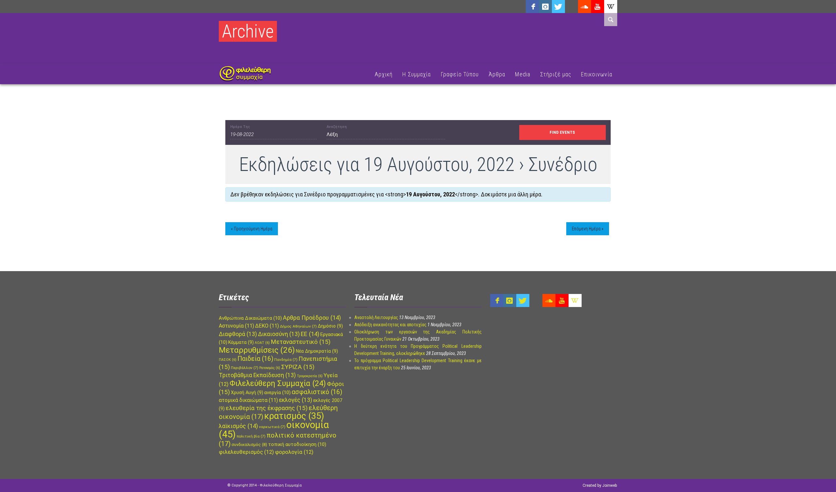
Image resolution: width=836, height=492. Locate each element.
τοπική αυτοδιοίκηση (297, 444)
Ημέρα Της (240, 127)
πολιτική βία (251, 436)
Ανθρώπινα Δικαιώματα (250, 318)
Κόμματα (241, 342)
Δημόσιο (330, 326)
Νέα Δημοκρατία (317, 351)
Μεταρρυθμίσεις (257, 350)
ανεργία (277, 392)
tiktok (571, 6)
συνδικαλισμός (249, 444)
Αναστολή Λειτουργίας (376, 317)
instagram (545, 6)
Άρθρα (497, 74)
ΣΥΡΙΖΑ (297, 367)
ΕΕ (310, 334)
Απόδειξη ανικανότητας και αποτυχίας (390, 324)
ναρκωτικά (272, 426)
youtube (597, 6)
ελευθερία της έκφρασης (267, 408)
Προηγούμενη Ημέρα (251, 228)
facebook (532, 6)
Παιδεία (255, 358)
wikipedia (610, 6)
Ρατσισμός (269, 368)
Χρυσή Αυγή (247, 392)
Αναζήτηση (337, 127)
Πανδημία (285, 359)
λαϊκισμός (238, 426)
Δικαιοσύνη (279, 334)
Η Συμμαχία (416, 74)
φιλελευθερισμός (246, 452)
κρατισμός (294, 416)
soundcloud (584, 6)
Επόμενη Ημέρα (587, 228)
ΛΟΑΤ (262, 343)
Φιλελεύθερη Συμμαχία (278, 383)
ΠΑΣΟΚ (227, 360)
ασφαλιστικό (317, 392)
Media (522, 74)
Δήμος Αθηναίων (298, 326)
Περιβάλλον (244, 367)
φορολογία (294, 452)
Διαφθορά (238, 334)
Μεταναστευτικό (300, 342)
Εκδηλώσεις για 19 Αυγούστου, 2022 (377, 164)
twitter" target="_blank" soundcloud (558, 6)
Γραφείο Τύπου (460, 74)
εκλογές (295, 400)
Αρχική (384, 74)
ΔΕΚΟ (267, 326)
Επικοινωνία (596, 74)
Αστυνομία (236, 326)
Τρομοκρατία (310, 376)
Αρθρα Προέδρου (312, 317)
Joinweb (609, 485)
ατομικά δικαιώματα (248, 400)
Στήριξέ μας (555, 74)
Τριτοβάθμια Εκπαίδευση (257, 375)
